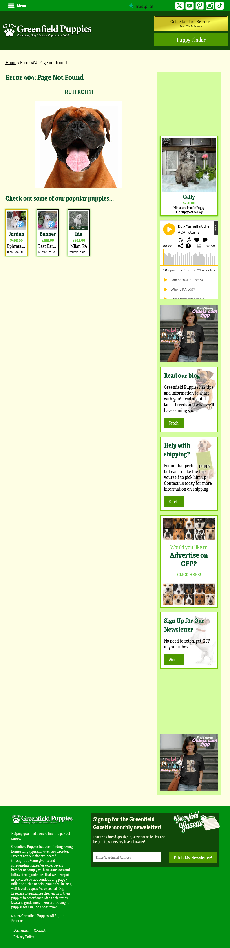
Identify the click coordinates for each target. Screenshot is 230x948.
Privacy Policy (23, 936)
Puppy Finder (191, 40)
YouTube (189, 6)
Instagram (210, 6)
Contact (40, 930)
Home (10, 62)
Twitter (179, 6)
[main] (78, 164)
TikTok (219, 6)
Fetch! (174, 423)
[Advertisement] (189, 103)
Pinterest (199, 6)
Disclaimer (21, 930)
